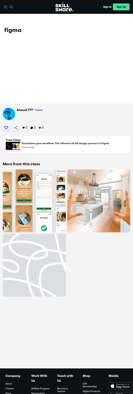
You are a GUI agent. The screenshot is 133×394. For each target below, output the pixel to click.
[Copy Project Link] (15, 127)
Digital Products (91, 391)
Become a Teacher (62, 390)
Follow (39, 110)
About (9, 383)
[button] (5, 7)
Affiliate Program (40, 388)
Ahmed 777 (25, 110)
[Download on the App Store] (118, 386)
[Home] (64, 6)
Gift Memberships (90, 385)
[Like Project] (6, 127)
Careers (10, 388)
